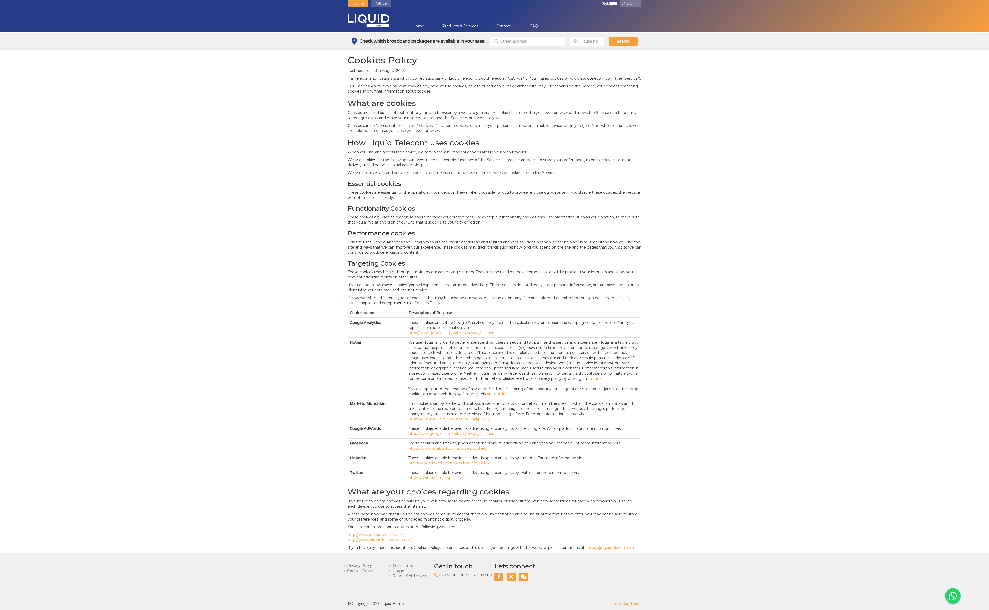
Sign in (633, 3)
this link (594, 378)
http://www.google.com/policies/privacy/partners (451, 333)
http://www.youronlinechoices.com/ (380, 540)
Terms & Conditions (624, 603)
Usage (398, 570)
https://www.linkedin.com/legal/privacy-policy (448, 463)
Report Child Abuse (410, 576)
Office (381, 3)
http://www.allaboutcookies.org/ (376, 534)
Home (358, 3)
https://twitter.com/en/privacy (435, 477)
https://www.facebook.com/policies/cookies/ (447, 448)
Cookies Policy (360, 570)
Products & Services (460, 26)
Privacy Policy (359, 565)
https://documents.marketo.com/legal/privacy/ (450, 419)
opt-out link (497, 394)
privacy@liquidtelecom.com (610, 547)
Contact (503, 26)
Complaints (403, 565)
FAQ (534, 26)
